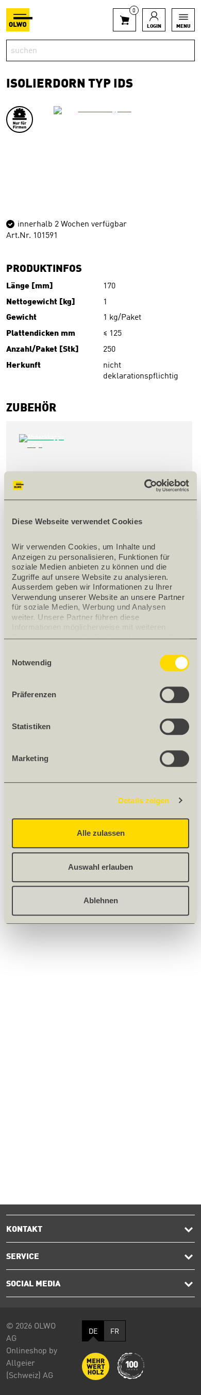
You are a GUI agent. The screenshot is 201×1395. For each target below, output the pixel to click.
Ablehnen (100, 900)
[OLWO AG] (19, 19)
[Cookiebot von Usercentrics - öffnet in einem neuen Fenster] (144, 485)
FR (114, 1331)
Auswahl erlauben (100, 867)
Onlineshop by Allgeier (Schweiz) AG (31, 1363)
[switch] (174, 694)
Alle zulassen (101, 833)
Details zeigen (143, 800)
